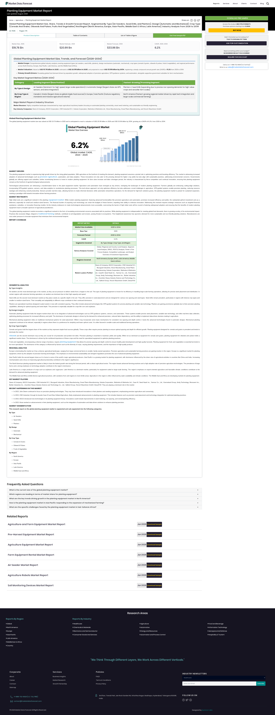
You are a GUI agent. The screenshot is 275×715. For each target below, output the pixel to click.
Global (9, 624)
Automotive (145, 627)
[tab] (31, 35)
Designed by (202, 710)
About (235, 3)
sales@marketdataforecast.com (241, 67)
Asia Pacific (11, 635)
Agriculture (19, 20)
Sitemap (13, 687)
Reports (216, 3)
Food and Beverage (215, 624)
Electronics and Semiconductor (85, 631)
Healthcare (77, 624)
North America (12, 627)
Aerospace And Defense (217, 631)
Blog (262, 3)
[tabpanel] (104, 257)
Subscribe (260, 683)
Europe (9, 631)
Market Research (59, 680)
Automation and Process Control (152, 635)
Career (12, 680)
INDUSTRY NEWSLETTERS (194, 674)
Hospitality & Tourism (216, 635)
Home (11, 20)
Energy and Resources (148, 631)
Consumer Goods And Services (85, 635)
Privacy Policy (101, 684)
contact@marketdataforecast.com (27, 701)
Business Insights (59, 676)
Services (226, 3)
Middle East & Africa (14, 642)
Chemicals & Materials (82, 627)
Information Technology (217, 627)
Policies (100, 672)
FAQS (98, 676)
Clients (244, 3)
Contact (253, 3)
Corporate (15, 672)
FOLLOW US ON (189, 695)
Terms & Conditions (103, 680)
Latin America (11, 638)
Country (9, 646)
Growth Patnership (60, 684)
